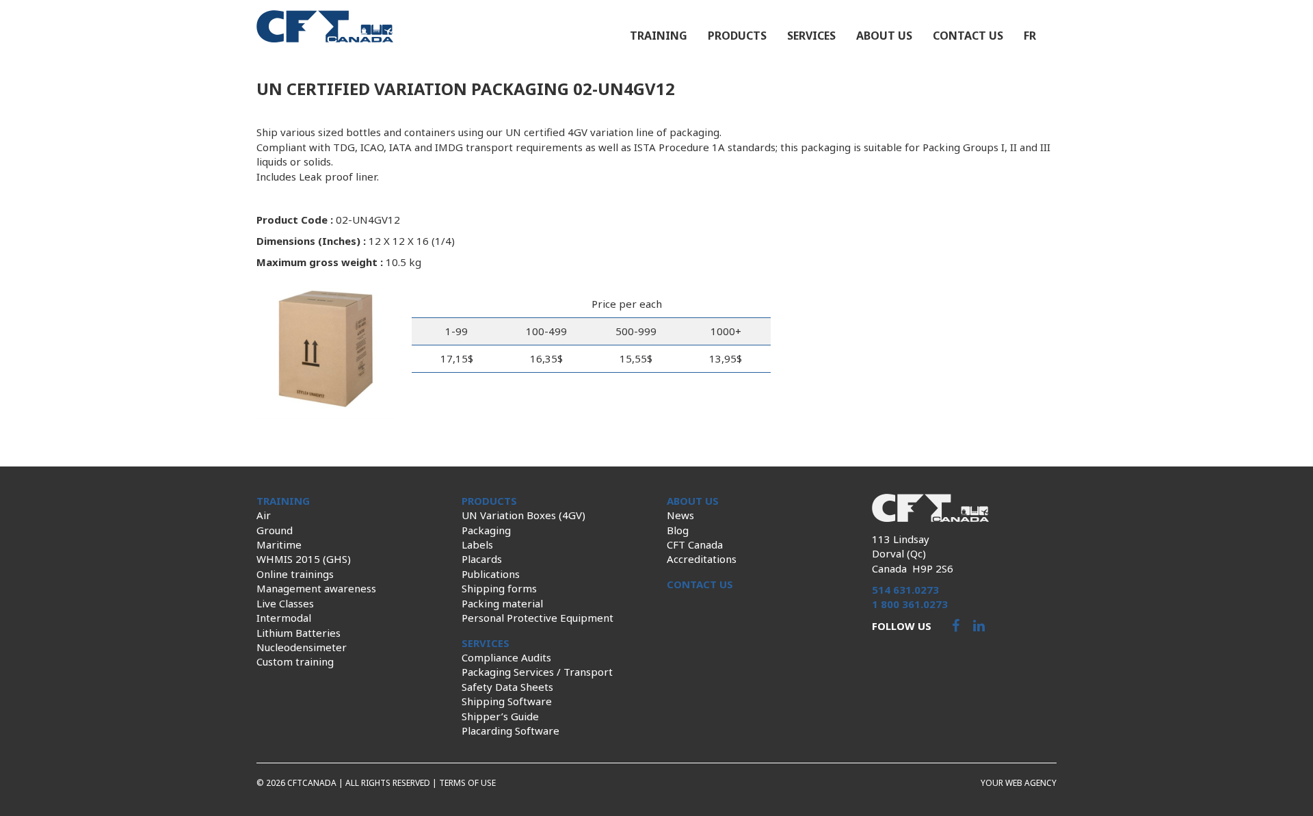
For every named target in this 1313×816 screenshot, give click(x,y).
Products (737, 35)
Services (811, 35)
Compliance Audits (506, 657)
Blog (678, 530)
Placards (482, 559)
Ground (274, 530)
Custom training (295, 661)
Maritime (279, 544)
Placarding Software (510, 730)
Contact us (968, 35)
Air (263, 515)
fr (1030, 35)
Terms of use (467, 783)
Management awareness (316, 588)
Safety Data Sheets (507, 687)
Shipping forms (499, 588)
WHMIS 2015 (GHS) (303, 559)
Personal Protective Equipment (537, 617)
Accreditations (702, 559)
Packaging (486, 530)
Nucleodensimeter (301, 647)
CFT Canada (695, 544)
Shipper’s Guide (500, 716)
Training (658, 35)
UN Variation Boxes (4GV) (523, 515)
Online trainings (295, 574)
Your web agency (1019, 783)
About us (884, 35)
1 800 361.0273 (910, 604)
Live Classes (285, 603)
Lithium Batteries (298, 633)
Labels (477, 544)
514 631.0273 (905, 589)
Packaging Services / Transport (537, 672)
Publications (491, 574)
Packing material (502, 603)
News (680, 515)
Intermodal (283, 617)
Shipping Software (507, 701)
